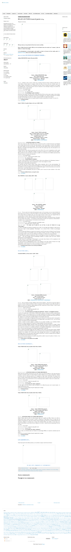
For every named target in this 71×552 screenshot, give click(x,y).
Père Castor (67, 529)
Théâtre (37, 470)
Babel (10, 515)
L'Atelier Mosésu (6, 525)
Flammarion (6, 523)
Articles (6, 538)
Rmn (31, 532)
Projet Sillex (60, 530)
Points (36, 530)
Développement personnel (20, 519)
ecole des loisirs (56, 519)
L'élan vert (15, 525)
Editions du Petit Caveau (38, 520)
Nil (18, 529)
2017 (38, 512)
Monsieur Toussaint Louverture (60, 528)
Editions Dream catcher (14, 520)
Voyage (19, 534)
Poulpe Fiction (42, 530)
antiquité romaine (26, 513)
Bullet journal (6, 516)
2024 (22, 469)
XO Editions (24, 534)
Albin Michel (6, 513)
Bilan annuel (39, 515)
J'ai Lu (48, 524)
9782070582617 (47, 300)
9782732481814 (44, 139)
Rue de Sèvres (60, 532)
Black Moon (58, 515)
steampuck (32, 533)
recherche (15, 532)
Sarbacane (5, 533)
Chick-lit (63, 516)
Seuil (19, 533)
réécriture (22, 532)
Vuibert (21, 534)
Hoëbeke (21, 524)
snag (22, 533)
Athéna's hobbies (65, 513)
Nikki (17, 529)
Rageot (5, 532)
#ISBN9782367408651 (13, 512)
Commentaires (7, 540)
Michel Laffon (46, 528)
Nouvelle (29, 529)
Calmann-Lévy (16, 516)
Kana (65, 524)
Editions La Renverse (60, 520)
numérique (37, 529)
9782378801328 (40, 80)
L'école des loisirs (11, 525)
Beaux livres (23, 515)
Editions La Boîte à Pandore (52, 520)
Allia (11, 513)
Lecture (14, 526)
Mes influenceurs (33, 528)
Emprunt (12, 521)
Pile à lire (30, 13)
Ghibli (52, 523)
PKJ (11, 530)
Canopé (22, 516)
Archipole (34, 513)
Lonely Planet (67, 526)
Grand (60, 523)
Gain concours (34, 523)
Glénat (58, 523)
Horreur (27, 524)
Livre (51, 469)
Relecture (25, 532)
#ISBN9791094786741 (27, 512)
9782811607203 (40, 369)
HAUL (8, 524)
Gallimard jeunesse (35, 469)
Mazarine (26, 528)
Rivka (29, 532)
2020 (46, 512)
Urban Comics (12, 534)
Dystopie (49, 519)
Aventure (5, 515)
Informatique (41, 524)
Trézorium (56, 533)
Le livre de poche (56, 525)
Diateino (27, 519)
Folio (22, 523)
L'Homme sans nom (20, 525)
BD (14, 515)
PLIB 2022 (20, 530)
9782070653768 (34, 300)
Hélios (11, 524)
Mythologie (69, 528)
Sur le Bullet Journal (36, 13)
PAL (46, 529)
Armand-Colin (38, 513)
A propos (56, 512)
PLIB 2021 (16, 530)
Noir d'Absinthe (25, 529)
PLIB (13, 530)
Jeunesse (40, 469)
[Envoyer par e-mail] (32, 468)
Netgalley (7, 529)
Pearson (61, 529)
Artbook (45, 513)
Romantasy (32, 470)
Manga (57, 469)
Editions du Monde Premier (30, 520)
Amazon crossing (15, 513)
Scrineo (13, 533)
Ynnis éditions (28, 534)
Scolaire (11, 533)
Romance (53, 532)
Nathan (19, 470)
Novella (35, 529)
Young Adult (40, 470)
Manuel (20, 528)
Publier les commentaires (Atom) (28, 504)
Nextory (22, 470)
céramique (38, 516)
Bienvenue (35, 515)
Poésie (34, 530)
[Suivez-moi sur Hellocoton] (8, 54)
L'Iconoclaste (44, 469)
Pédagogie (63, 529)
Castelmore (25, 516)
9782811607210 (40, 414)
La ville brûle (46, 525)
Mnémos (54, 528)
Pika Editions (26, 470)
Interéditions (45, 524)
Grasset (62, 523)
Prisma (53, 530)
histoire (14, 524)
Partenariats (55, 13)
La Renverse (37, 525)
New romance (11, 529)
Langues (49, 525)
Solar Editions (28, 533)
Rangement (7, 532)
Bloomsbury (67, 515)
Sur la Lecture (20, 13)
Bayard (12, 515)
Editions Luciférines (66, 520)
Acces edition (63, 512)
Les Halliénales (30, 526)
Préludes (46, 530)
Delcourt (13, 519)
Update (9, 534)
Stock (35, 533)
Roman (29, 470)
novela (33, 529)
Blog (61, 515)
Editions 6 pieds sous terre (64, 519)
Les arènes (26, 526)
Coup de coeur (56, 518)
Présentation (8, 13)
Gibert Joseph (55, 523)
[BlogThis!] (33, 468)
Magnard (9, 528)
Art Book (42, 513)
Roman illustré (49, 532)
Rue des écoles (65, 532)
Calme (20, 516)
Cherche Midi (59, 516)
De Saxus (7, 519)
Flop (18, 523)
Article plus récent (21, 502)
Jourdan (57, 524)
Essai (43, 521)
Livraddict (23, 100)
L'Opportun (29, 525)
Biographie (54, 515)
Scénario (8, 533)
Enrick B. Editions (17, 521)
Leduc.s (23, 526)
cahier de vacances (11, 516)
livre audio (54, 469)
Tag (42, 533)
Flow (20, 523)
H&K (68, 523)
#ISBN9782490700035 (20, 512)
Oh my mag (41, 529)
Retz (27, 532)
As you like (48, 513)
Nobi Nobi (20, 529)
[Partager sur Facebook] (35, 468)
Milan (51, 528)
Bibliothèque (32, 515)
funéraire (30, 523)
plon (22, 530)
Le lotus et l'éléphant (67, 525)
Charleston (46, 516)
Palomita (48, 529)
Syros (41, 533)
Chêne (56, 516)
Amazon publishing (21, 513)
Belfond (27, 515)
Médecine (29, 528)
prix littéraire (56, 530)
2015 (34, 512)
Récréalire (18, 532)
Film (68, 521)
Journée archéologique (61, 524)
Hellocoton (11, 55)
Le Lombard (62, 525)
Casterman (28, 516)
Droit (42, 519)
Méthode (42, 528)
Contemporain (28, 469)
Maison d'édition (13, 528)
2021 (48, 512)
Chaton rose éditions (51, 516)
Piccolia (5, 530)
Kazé (67, 524)
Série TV (16, 533)
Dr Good (39, 519)
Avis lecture (25, 13)
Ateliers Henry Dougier (53, 513)
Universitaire (5, 534)
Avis (7, 515)
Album (24, 469)
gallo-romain (47, 523)
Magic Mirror (5, 528)
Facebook (55, 521)
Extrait (50, 521)
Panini (51, 529)
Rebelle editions (11, 532)
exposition (46, 521)
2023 (52, 512)
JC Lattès (50, 524)
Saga (35, 470)
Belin (29, 515)
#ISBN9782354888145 (7, 512)
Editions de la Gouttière (7, 520)
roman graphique (44, 532)
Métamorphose (38, 528)
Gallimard (37, 523)
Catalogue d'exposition (33, 516)
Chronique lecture (9, 518)
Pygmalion (63, 530)
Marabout (23, 528)
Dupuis (46, 519)
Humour (35, 524)
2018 (41, 512)
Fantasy (31, 469)
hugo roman (32, 524)
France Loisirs (26, 523)
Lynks (70, 526)
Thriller (54, 533)
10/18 (32, 512)
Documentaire (36, 519)
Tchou (44, 533)
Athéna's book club (60, 513)
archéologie (31, 513)
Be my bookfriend (18, 515)
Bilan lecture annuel (50, 515)
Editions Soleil (6, 521)
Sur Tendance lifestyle (49, 13)
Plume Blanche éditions (26, 530)
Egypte (9, 521)
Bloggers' (63, 515)
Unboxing (65, 533)
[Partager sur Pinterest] (36, 468)
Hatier (6, 524)
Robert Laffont (34, 532)
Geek (50, 523)
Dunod (44, 519)
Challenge (43, 516)
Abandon (59, 512)
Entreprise (22, 521)
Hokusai (24, 524)
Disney (33, 519)
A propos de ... (14, 13)
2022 (50, 512)
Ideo (38, 524)
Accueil (4, 13)
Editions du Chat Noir (21, 520)
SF (20, 533)
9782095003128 (40, 209)
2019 (44, 512)
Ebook (51, 519)
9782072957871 (40, 300)
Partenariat (57, 529)
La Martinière (48, 469)
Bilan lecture (43, 515)
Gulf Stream (65, 523)
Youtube (36, 534)
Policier (39, 530)
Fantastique (62, 521)
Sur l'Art (42, 13)
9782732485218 (37, 139)
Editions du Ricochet (45, 520)
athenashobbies (7, 55)
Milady (49, 528)
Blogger (43, 544)
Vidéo (15, 534)
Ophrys (44, 529)
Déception (10, 519)
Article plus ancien (57, 502)
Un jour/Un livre (60, 533)
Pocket (32, 530)
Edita (59, 519)
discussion (30, 519)
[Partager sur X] (34, 468)
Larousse (52, 525)
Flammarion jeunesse (11, 523)
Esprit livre (39, 521)
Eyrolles (52, 521)
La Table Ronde (41, 525)
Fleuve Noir (15, 523)
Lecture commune (19, 526)
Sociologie (24, 533)
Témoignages (48, 533)
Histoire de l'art (17, 524)
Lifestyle (50, 526)
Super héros (38, 533)
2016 (36, 512)
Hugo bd (29, 524)
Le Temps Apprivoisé (10, 526)
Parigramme (54, 529)
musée (66, 528)
